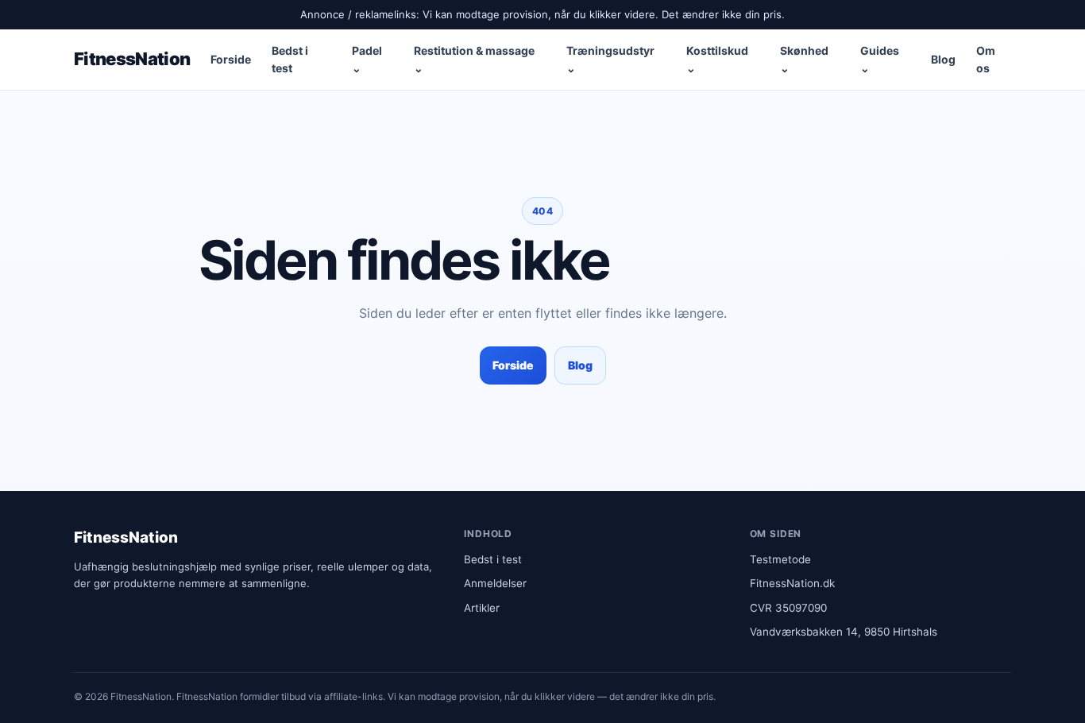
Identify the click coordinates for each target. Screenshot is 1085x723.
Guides (879, 58)
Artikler (482, 607)
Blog (943, 59)
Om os (985, 58)
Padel (367, 58)
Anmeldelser (495, 583)
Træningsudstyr (610, 58)
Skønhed (804, 58)
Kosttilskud (717, 58)
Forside (230, 59)
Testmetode (780, 559)
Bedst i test (290, 58)
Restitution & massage (474, 58)
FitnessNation (132, 58)
